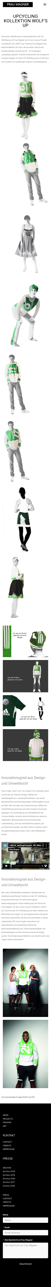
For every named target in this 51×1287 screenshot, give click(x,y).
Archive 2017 (9, 1182)
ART (5, 1126)
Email (7, 1227)
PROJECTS (8, 1119)
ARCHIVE (7, 1168)
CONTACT (7, 1142)
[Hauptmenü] (45, 4)
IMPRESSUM (8, 1149)
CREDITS (7, 1145)
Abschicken (25, 1263)
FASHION (7, 1122)
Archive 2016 (9, 1186)
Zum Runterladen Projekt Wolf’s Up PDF (18, 1097)
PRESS (6, 1195)
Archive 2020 (9, 1171)
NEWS (5, 1115)
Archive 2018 (9, 1178)
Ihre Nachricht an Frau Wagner (19, 1240)
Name (5, 1215)
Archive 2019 (9, 1175)
